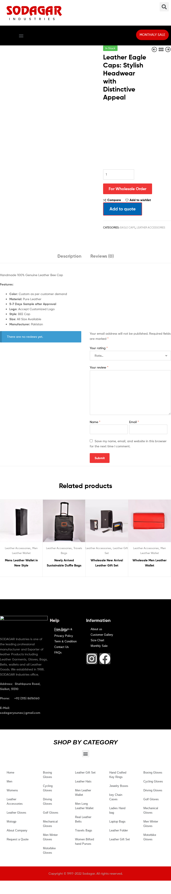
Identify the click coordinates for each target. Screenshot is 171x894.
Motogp (11, 821)
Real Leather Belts (83, 819)
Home (10, 772)
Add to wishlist (140, 200)
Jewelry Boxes (118, 786)
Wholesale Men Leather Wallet (149, 562)
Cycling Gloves (48, 788)
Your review (99, 367)
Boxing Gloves (47, 775)
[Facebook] (104, 658)
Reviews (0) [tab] (102, 256)
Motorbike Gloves (49, 850)
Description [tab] (69, 256)
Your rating (99, 348)
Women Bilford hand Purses (84, 841)
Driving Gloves (47, 801)
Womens (12, 790)
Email (134, 422)
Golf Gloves (50, 812)
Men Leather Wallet (83, 792)
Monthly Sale (99, 646)
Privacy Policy (63, 635)
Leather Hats (83, 781)
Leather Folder (118, 830)
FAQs (58, 652)
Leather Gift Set (85, 772)
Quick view (32, 523)
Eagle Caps (127, 227)
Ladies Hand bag (117, 810)
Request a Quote (17, 839)
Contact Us (61, 647)
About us (96, 629)
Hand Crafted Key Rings (117, 775)
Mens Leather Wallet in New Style (21, 562)
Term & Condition (65, 641)
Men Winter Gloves (50, 837)
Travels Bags (83, 830)
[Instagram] (91, 658)
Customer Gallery (102, 634)
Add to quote (123, 209)
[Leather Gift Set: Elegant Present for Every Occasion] (168, 49)
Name (95, 422)
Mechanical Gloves (50, 824)
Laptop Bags (117, 821)
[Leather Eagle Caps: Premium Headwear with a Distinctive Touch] (154, 49)
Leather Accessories (151, 227)
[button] (21, 35)
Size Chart (97, 640)
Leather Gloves (16, 812)
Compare (114, 200)
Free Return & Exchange (63, 629)
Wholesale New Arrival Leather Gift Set (107, 562)
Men (9, 781)
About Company (17, 830)
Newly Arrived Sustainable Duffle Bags (64, 562)
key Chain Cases (115, 797)
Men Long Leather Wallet (84, 806)
